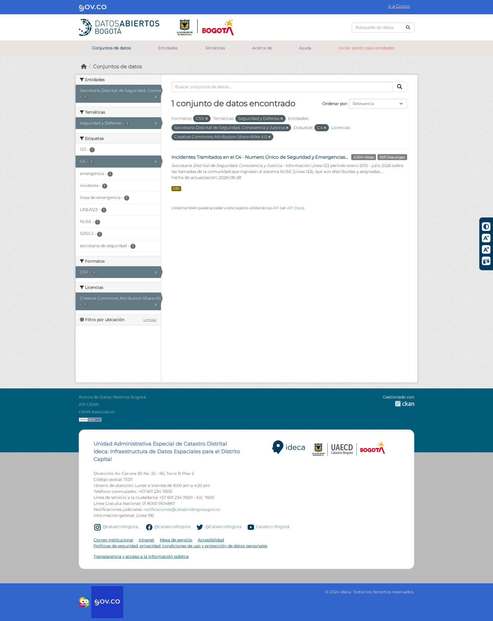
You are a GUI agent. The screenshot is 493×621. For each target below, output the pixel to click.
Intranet (146, 540)
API (276, 208)
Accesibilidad (211, 540)
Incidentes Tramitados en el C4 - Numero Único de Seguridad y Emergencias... (259, 157)
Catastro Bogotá (272, 526)
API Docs (295, 208)
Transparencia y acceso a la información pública (141, 556)
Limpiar (150, 320)
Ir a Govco (399, 6)
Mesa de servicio (176, 540)
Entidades (168, 48)
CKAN (398, 404)
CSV (176, 188)
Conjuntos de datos (111, 48)
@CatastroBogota (172, 526)
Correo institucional (113, 540)
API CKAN (88, 404)
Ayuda (305, 48)
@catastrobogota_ (121, 526)
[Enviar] (408, 28)
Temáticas (215, 48)
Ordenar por (334, 103)
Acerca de (262, 48)
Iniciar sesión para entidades (366, 48)
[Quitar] (206, 119)
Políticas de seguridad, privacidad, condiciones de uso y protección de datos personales (180, 546)
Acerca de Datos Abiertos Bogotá (112, 397)
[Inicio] (84, 66)
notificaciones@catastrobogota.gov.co (182, 509)
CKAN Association (97, 411)
